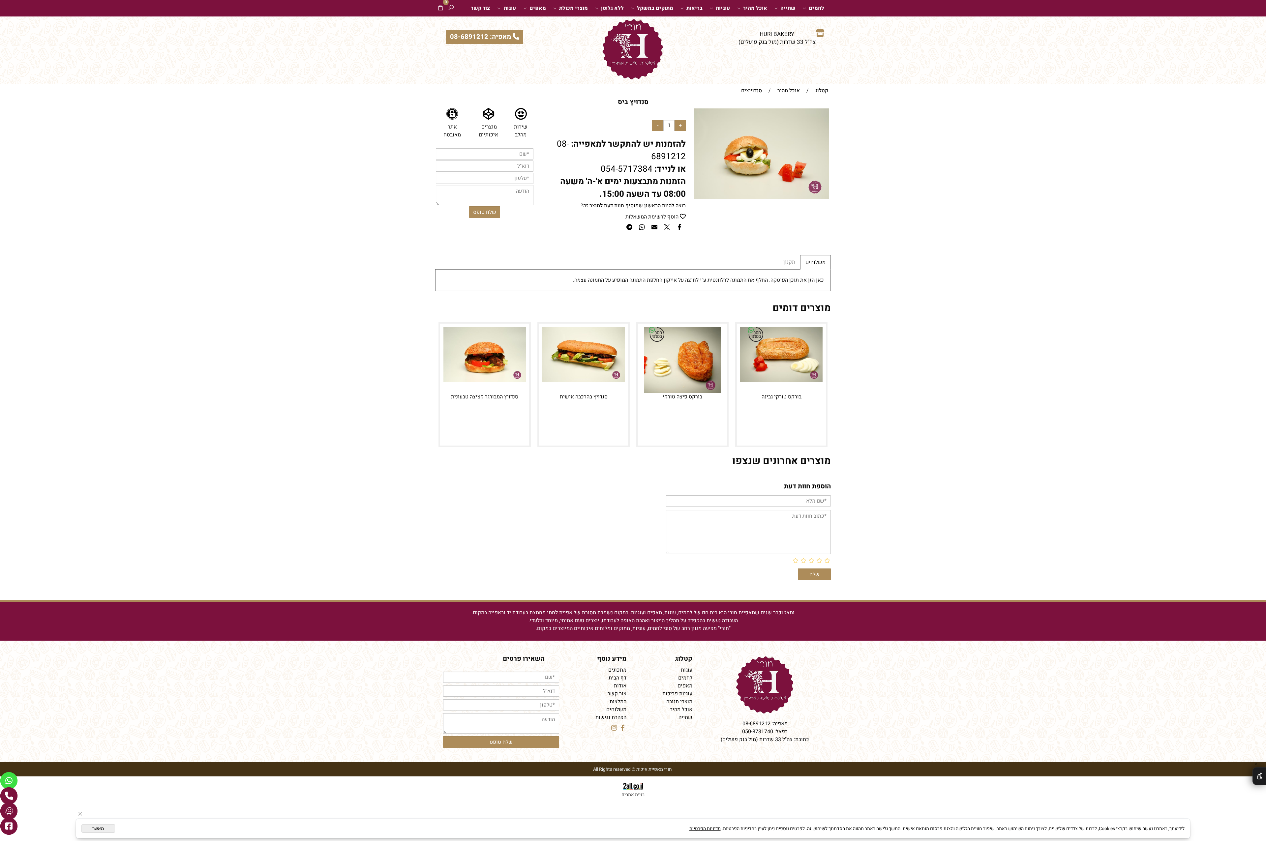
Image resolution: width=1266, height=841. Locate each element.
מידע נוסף (611, 658)
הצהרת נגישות (610, 717)
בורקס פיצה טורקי (682, 397)
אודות (620, 686)
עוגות (510, 8)
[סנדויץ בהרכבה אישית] (583, 380)
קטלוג (683, 658)
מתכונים (617, 670)
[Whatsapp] (9, 781)
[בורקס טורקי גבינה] (781, 380)
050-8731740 (757, 732)
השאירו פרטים (523, 658)
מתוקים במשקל (655, 8)
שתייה (788, 8)
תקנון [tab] (789, 262)
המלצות (618, 702)
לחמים (816, 8)
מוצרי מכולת (573, 8)
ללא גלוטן (612, 8)
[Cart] (440, 8)
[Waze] (9, 811)
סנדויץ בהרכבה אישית (584, 397)
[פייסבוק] (9, 826)
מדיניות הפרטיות (705, 828)
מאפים (537, 8)
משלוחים (616, 709)
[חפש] (451, 8)
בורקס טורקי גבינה (781, 397)
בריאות (694, 8)
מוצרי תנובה (679, 702)
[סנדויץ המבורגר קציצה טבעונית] (484, 380)
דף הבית (617, 678)
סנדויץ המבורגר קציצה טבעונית (484, 397)
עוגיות (723, 8)
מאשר (98, 828)
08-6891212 (756, 724)
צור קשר (480, 8)
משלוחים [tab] (815, 262)
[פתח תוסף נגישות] (1259, 776)
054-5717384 (626, 169)
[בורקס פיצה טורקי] (682, 391)
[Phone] (9, 796)
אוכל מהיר (755, 8)
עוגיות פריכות (677, 694)
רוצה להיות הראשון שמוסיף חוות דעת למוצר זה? (633, 206)
